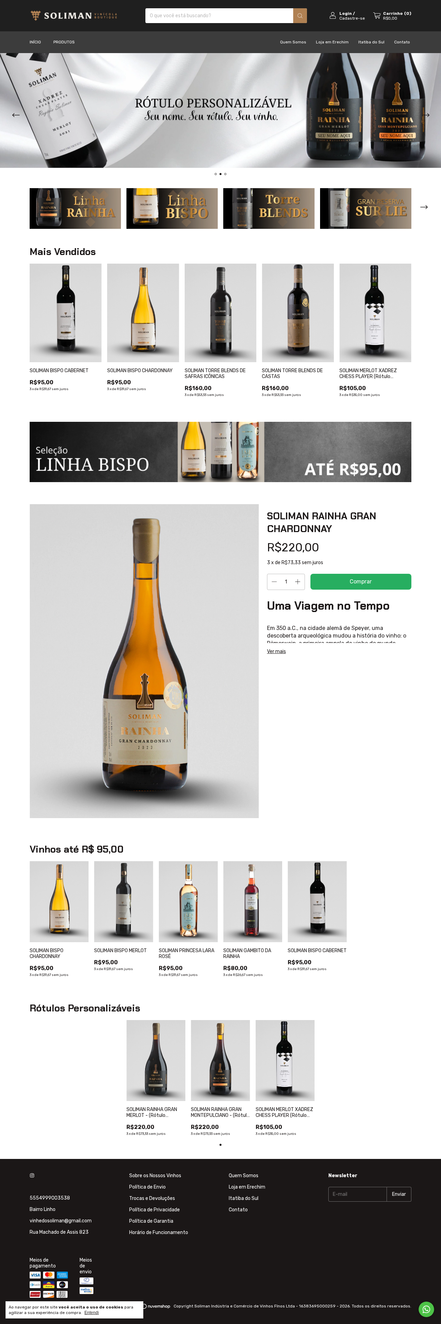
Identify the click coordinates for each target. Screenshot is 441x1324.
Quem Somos (293, 42)
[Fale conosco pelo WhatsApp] (426, 1309)
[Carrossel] (220, 110)
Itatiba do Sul (371, 42)
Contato (402, 42)
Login (345, 13)
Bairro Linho (42, 1209)
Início (35, 42)
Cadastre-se (352, 18)
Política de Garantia (151, 1221)
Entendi (91, 1312)
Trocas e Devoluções (152, 1198)
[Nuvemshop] (144, 1307)
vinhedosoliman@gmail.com (61, 1221)
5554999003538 (50, 1198)
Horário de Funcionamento (158, 1232)
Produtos (64, 42)
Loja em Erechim (332, 42)
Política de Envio (147, 1187)
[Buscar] (300, 15)
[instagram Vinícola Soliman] (32, 1176)
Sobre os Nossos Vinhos (155, 1176)
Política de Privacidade (154, 1210)
